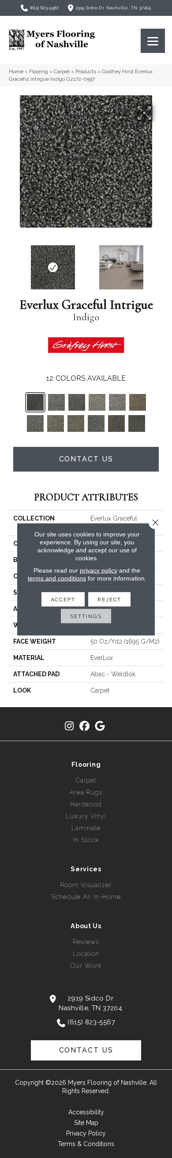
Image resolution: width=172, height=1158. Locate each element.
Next (158, 263)
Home (16, 71)
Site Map (86, 1123)
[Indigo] (35, 402)
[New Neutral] (117, 402)
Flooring (38, 71)
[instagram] (69, 726)
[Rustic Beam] (116, 423)
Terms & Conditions (86, 1144)
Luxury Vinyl (86, 816)
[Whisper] (97, 402)
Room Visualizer (86, 884)
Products (85, 71)
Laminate (85, 828)
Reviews (86, 941)
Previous (13, 263)
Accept (63, 599)
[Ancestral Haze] (137, 402)
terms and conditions (57, 577)
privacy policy (98, 569)
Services (86, 869)
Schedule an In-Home (86, 896)
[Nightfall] (77, 402)
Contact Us (86, 459)
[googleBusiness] (100, 726)
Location (86, 953)
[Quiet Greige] (55, 423)
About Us (86, 926)
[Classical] (96, 423)
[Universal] (76, 423)
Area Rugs (86, 792)
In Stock (85, 839)
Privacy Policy (86, 1133)
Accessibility (86, 1112)
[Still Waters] (56, 402)
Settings (85, 616)
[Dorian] (137, 423)
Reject (109, 599)
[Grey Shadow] (35, 423)
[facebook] (85, 726)
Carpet (62, 71)
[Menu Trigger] (153, 41)
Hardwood (86, 804)
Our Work (86, 965)
